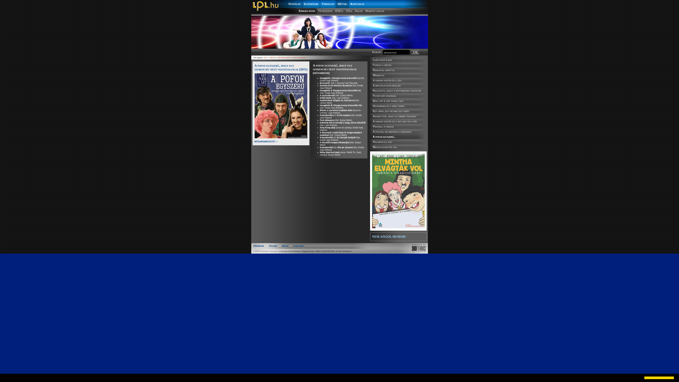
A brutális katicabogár (387, 85)
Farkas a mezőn (382, 64)
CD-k (349, 10)
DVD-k (339, 10)
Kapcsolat (357, 4)
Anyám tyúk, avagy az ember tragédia (394, 116)
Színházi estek (307, 10)
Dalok (359, 10)
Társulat (328, 4)
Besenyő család (374, 10)
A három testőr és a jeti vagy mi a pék (395, 121)
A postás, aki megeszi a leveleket (392, 131)
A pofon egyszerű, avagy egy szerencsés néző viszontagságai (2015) (280, 67)
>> (266, 141)
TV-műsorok (325, 10)
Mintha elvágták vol (385, 147)
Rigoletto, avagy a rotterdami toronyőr (397, 90)
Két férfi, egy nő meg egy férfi (391, 111)
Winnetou (378, 75)
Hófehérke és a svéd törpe (388, 106)
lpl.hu (266, 58)
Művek (342, 4)
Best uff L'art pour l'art (388, 100)
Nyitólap (294, 4)
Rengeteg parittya (383, 70)
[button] (5, 377)
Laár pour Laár (382, 59)
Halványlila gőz (382, 141)
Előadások (311, 4)
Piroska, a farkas (383, 126)
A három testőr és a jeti (387, 80)
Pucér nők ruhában (384, 95)
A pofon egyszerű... (384, 136)
